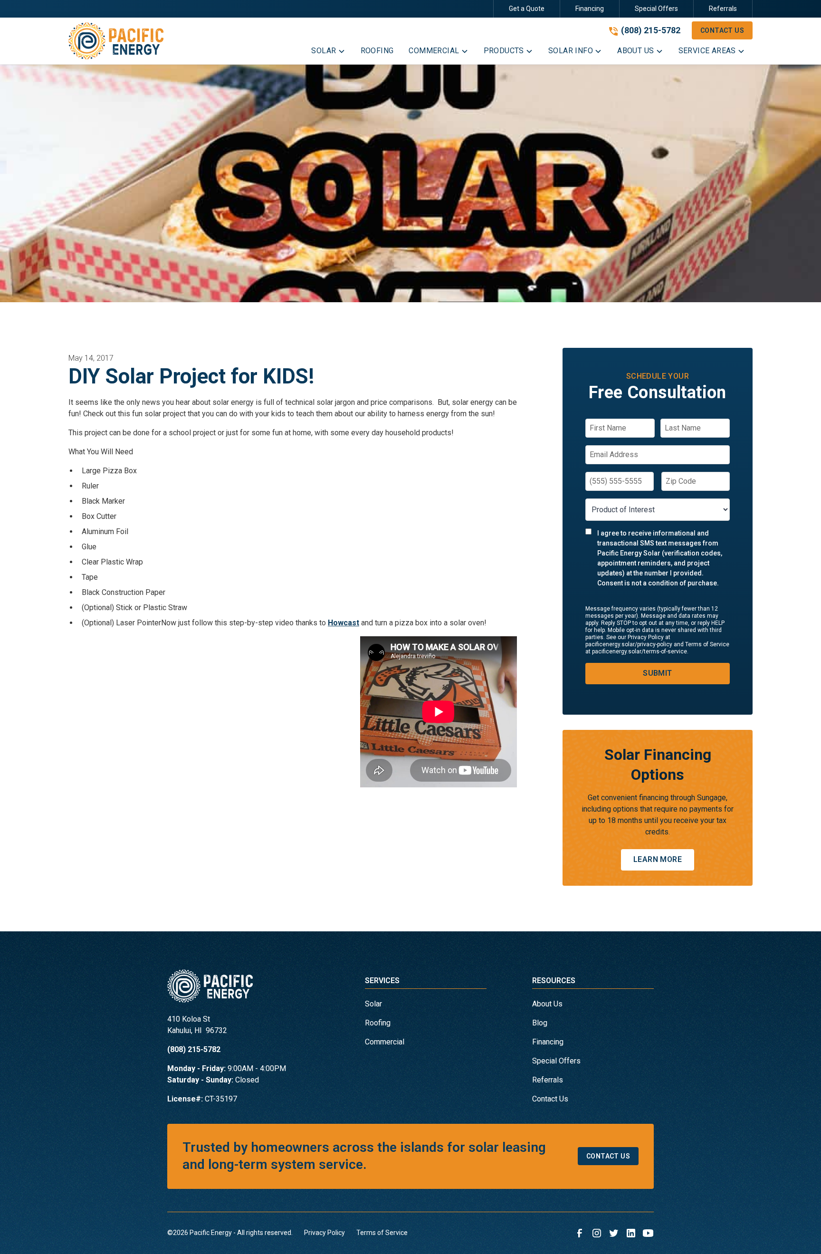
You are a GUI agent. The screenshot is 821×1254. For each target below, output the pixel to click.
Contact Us (722, 30)
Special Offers (656, 8)
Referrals (723, 8)
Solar (373, 1003)
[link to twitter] (614, 1233)
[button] (328, 52)
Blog (539, 1022)
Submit (657, 673)
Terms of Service (382, 1232)
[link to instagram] (596, 1233)
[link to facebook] (579, 1233)
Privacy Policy (324, 1232)
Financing (589, 8)
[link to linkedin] (631, 1233)
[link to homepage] (115, 40)
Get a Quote (526, 8)
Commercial (384, 1041)
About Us (547, 1003)
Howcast (343, 622)
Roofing (378, 1022)
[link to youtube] (648, 1233)
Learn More (657, 859)
